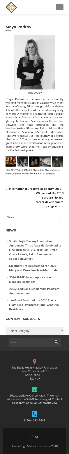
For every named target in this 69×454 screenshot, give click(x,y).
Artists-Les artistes (13, 173)
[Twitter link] (36, 437)
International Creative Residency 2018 (33, 188)
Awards (25, 173)
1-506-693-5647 (34, 420)
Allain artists (38, 170)
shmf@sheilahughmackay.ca (38, 402)
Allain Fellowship (52, 170)
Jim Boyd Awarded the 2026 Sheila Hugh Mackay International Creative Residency (34, 304)
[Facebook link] (32, 437)
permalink (50, 173)
